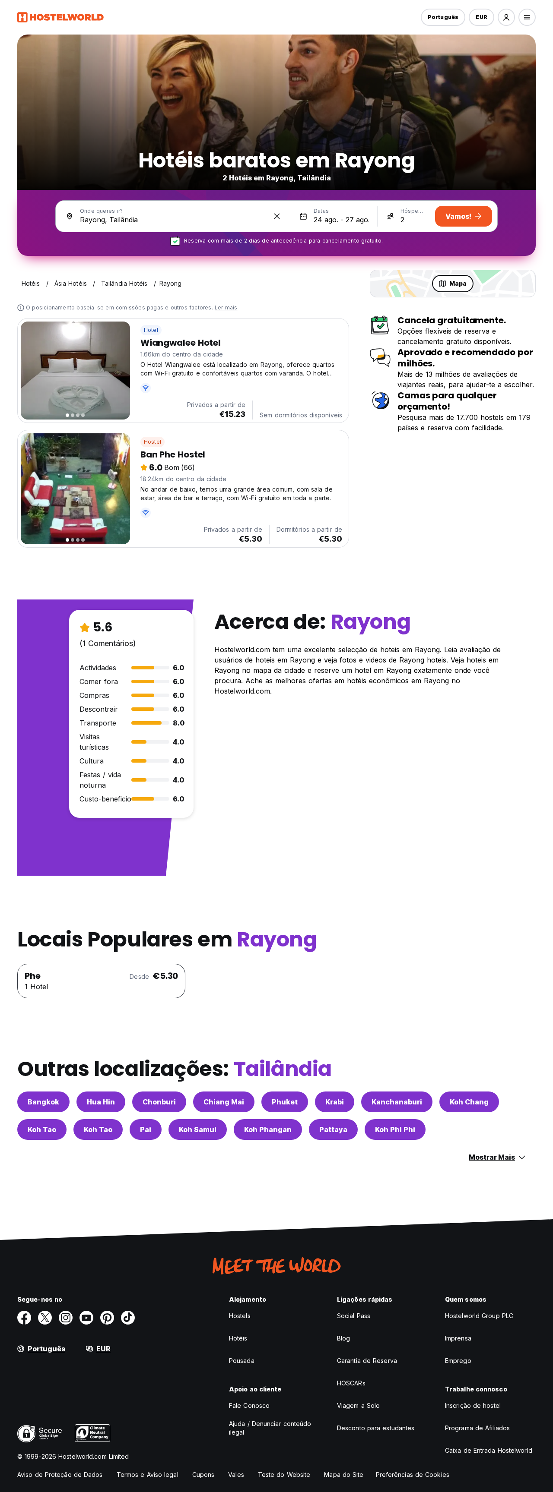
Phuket (285, 1102)
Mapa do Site (343, 1474)
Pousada (241, 1360)
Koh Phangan (268, 1129)
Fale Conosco (249, 1405)
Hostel (152, 441)
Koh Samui (197, 1129)
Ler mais (226, 307)
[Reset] (277, 216)
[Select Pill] (506, 17)
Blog (343, 1338)
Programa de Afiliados (477, 1428)
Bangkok (43, 1102)
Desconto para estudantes (375, 1428)
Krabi (334, 1102)
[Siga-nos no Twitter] (45, 1318)
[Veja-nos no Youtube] (86, 1318)
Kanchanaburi (397, 1102)
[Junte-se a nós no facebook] (24, 1318)
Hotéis (238, 1338)
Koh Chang (469, 1102)
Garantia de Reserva (367, 1360)
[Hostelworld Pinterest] (107, 1318)
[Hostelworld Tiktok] (128, 1318)
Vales (236, 1474)
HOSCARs (351, 1383)
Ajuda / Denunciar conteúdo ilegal (270, 1428)
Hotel (151, 330)
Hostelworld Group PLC (479, 1315)
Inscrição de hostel (473, 1405)
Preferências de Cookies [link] (412, 1474)
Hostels (240, 1315)
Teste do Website (284, 1474)
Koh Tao (42, 1129)
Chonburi (159, 1102)
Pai (145, 1129)
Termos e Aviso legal (147, 1474)
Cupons (203, 1474)
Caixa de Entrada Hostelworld (488, 1450)
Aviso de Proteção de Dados (60, 1474)
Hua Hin (101, 1102)
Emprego (458, 1360)
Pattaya (333, 1129)
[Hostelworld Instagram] (66, 1318)
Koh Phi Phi (395, 1129)
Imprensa (458, 1338)
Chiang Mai (223, 1102)
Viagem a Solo (358, 1405)
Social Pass (353, 1315)
